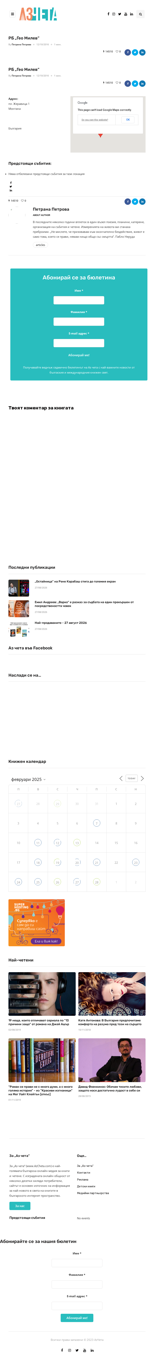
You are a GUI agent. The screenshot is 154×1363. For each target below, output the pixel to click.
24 (18, 882)
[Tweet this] (135, 52)
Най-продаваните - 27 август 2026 (61, 623)
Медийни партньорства (93, 1193)
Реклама (82, 1179)
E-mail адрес (79, 333)
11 (38, 843)
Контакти (83, 1172)
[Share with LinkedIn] (142, 52)
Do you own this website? (95, 120)
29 (57, 804)
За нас (20, 1206)
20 (77, 863)
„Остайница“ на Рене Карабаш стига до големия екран (75, 581)
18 (38, 863)
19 (57, 863)
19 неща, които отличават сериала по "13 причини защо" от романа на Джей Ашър (38, 1022)
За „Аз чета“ (85, 1166)
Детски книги (86, 1186)
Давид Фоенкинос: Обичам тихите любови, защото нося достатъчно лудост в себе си (110, 1088)
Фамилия (79, 312)
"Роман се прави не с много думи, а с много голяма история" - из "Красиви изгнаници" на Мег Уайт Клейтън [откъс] (40, 1090)
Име (79, 290)
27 (18, 804)
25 (38, 882)
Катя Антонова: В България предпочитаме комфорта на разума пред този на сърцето (109, 1022)
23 (135, 863)
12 (57, 843)
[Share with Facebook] (128, 52)
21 (96, 863)
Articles (40, 245)
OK (128, 119)
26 (57, 882)
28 (96, 882)
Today (132, 778)
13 (77, 843)
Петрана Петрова (21, 44)
